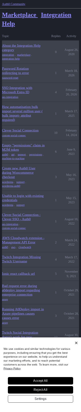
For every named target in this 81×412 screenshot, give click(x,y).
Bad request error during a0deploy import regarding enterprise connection (21, 290)
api (13, 154)
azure (5, 299)
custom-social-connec (14, 135)
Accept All (40, 380)
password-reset (10, 77)
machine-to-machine (13, 158)
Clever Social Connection (20, 130)
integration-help (11, 58)
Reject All (40, 389)
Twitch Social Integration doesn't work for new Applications (20, 337)
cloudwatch (24, 247)
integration (8, 54)
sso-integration (10, 97)
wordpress (7, 182)
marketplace (23, 54)
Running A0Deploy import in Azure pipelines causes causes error (23, 313)
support (22, 154)
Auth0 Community (13, 4)
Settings (40, 398)
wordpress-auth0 (11, 186)
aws (13, 247)
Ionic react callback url (18, 274)
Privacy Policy (12, 368)
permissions (35, 154)
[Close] (76, 343)
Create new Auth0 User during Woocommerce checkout (18, 172)
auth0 (5, 154)
